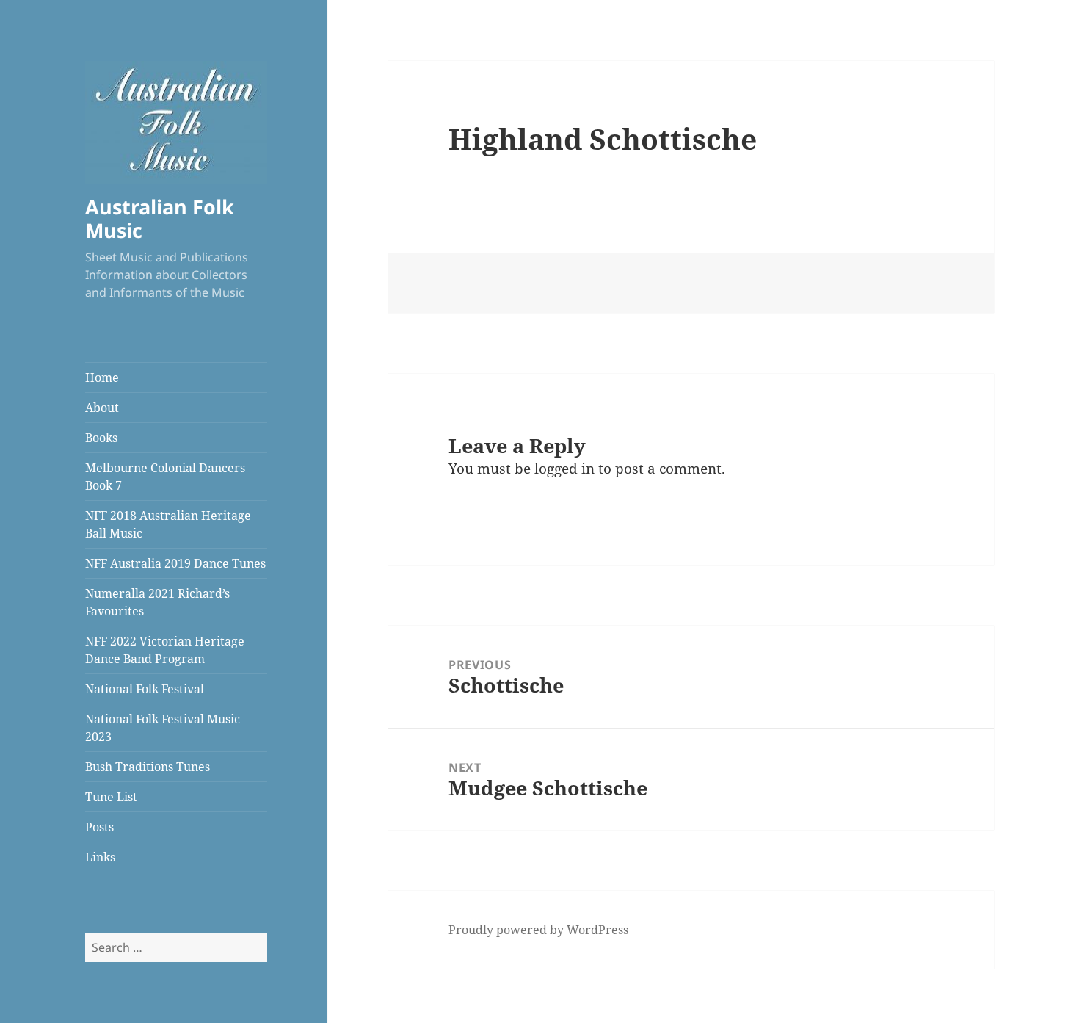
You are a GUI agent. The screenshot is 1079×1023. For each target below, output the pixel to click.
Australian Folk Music (159, 218)
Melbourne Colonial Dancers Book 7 (165, 477)
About (102, 408)
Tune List (111, 797)
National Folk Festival (144, 689)
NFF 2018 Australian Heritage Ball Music (168, 524)
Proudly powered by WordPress (538, 930)
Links (100, 857)
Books (101, 438)
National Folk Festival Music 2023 (162, 728)
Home (102, 377)
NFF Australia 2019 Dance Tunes (175, 563)
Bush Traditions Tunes (147, 767)
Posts (99, 827)
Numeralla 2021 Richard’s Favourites (157, 602)
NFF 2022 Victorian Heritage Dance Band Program (164, 650)
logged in (564, 468)
